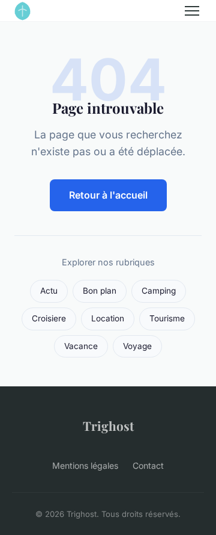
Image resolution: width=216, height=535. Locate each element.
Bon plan (99, 290)
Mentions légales (85, 465)
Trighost (108, 425)
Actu (49, 290)
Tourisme (167, 318)
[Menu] (192, 10)
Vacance (81, 346)
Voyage (137, 346)
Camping (159, 290)
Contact (148, 465)
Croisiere (49, 318)
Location (107, 318)
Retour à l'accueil (108, 195)
